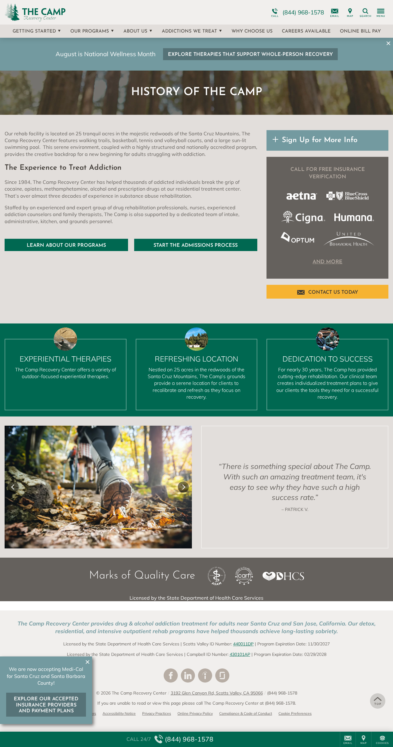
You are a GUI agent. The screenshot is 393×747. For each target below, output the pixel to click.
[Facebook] (171, 675)
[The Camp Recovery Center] (97, 12)
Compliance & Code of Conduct (245, 713)
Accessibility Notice (119, 713)
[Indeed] (205, 675)
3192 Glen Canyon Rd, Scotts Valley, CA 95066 (217, 693)
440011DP (243, 644)
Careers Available (306, 31)
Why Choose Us (252, 31)
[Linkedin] (188, 675)
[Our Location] (350, 12)
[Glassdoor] (222, 675)
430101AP (240, 654)
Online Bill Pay (360, 31)
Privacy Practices (156, 713)
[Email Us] (334, 12)
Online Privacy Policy (195, 713)
